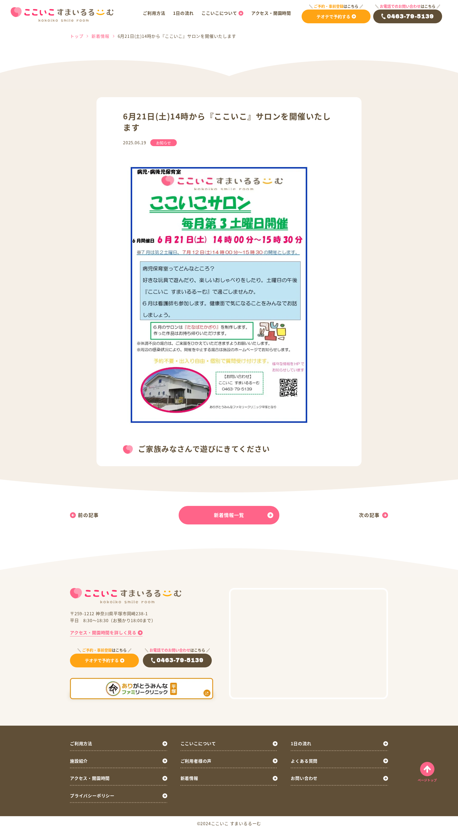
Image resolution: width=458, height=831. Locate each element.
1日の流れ (183, 13)
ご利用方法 (154, 13)
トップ (76, 36)
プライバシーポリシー (92, 795)
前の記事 (88, 514)
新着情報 (100, 36)
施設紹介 (79, 761)
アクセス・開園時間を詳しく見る (103, 632)
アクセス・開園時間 (271, 13)
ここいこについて (219, 13)
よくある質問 (304, 761)
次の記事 (369, 514)
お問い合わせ (304, 778)
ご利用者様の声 (196, 761)
